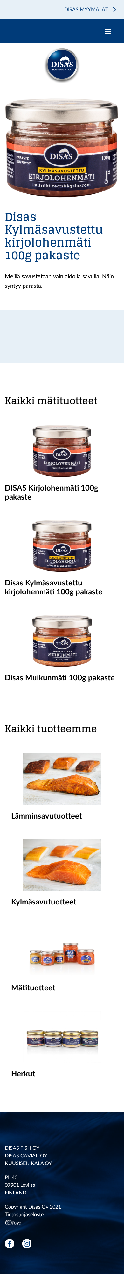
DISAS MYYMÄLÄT (86, 9)
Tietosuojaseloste (24, 1214)
